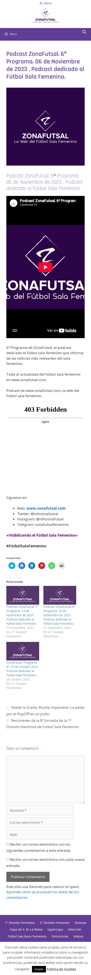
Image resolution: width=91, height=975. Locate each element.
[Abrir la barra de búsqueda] (84, 32)
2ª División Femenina (55, 922)
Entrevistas (60, 936)
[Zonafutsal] (45, 15)
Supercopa (55, 929)
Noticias (80, 922)
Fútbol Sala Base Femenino (27, 936)
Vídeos (78, 936)
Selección (74, 929)
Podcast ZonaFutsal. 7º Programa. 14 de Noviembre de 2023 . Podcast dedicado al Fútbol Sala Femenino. (22, 615)
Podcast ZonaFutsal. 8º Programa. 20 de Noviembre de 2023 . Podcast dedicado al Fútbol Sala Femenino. (59, 615)
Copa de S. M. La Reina (26, 929)
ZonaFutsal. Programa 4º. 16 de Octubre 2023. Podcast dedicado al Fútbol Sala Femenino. (22, 668)
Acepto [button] (38, 969)
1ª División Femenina (20, 922)
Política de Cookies (61, 969)
